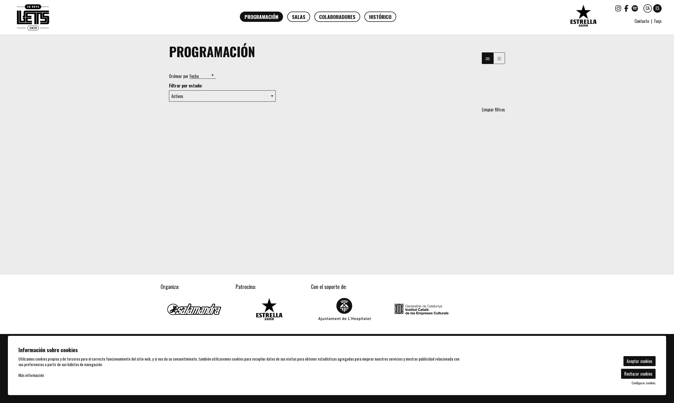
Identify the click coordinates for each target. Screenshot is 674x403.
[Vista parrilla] (499, 58)
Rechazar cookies (638, 374)
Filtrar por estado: (185, 86)
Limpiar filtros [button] (493, 109)
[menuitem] (618, 8)
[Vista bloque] (487, 58)
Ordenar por (179, 76)
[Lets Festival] (118, 19)
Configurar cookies (644, 383)
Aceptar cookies (639, 361)
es (657, 8)
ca (648, 8)
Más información (31, 375)
